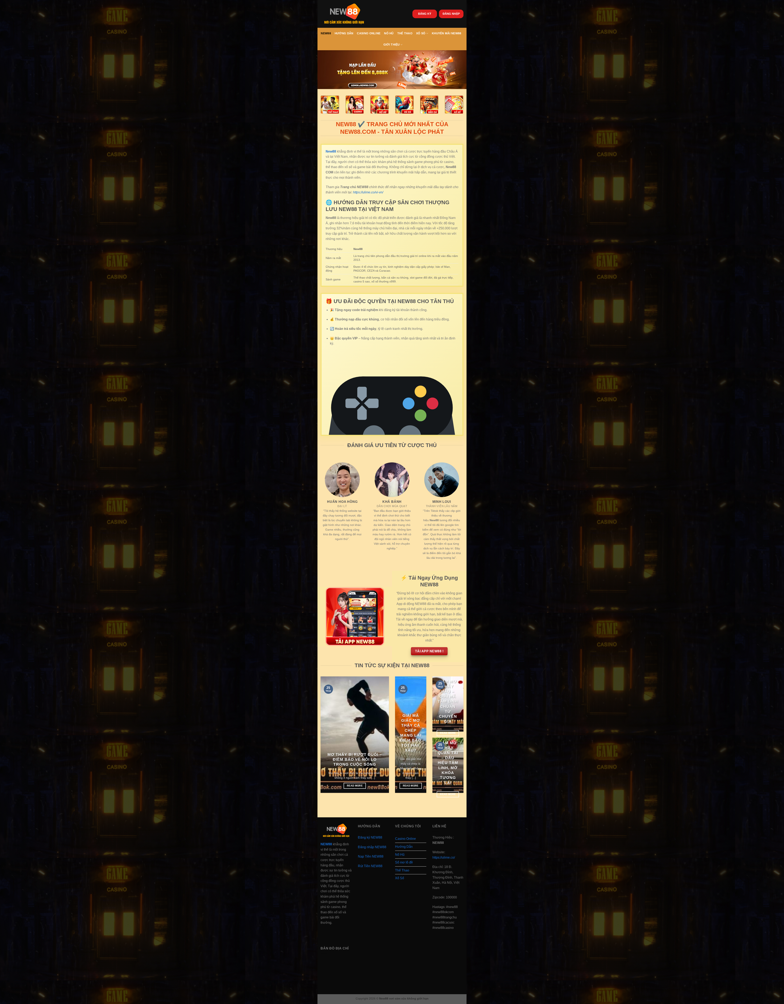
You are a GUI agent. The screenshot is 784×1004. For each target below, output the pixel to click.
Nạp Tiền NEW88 (370, 856)
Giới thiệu (391, 44)
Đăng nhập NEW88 (372, 847)
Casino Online (368, 33)
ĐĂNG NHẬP (451, 13)
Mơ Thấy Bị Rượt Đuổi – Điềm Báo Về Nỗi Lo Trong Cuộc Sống (354, 759)
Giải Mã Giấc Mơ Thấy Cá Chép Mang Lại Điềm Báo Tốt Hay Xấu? (410, 732)
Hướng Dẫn (344, 33)
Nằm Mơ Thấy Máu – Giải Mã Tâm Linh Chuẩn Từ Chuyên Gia (448, 701)
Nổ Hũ (388, 33)
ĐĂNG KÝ (424, 13)
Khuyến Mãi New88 (446, 33)
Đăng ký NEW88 (370, 837)
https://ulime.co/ (443, 857)
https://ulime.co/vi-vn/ (368, 192)
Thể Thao (404, 33)
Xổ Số (420, 33)
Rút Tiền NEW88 (370, 866)
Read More (355, 785)
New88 (326, 33)
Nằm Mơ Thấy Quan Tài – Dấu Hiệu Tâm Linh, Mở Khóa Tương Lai (448, 763)
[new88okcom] (344, 13)
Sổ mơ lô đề (404, 862)
